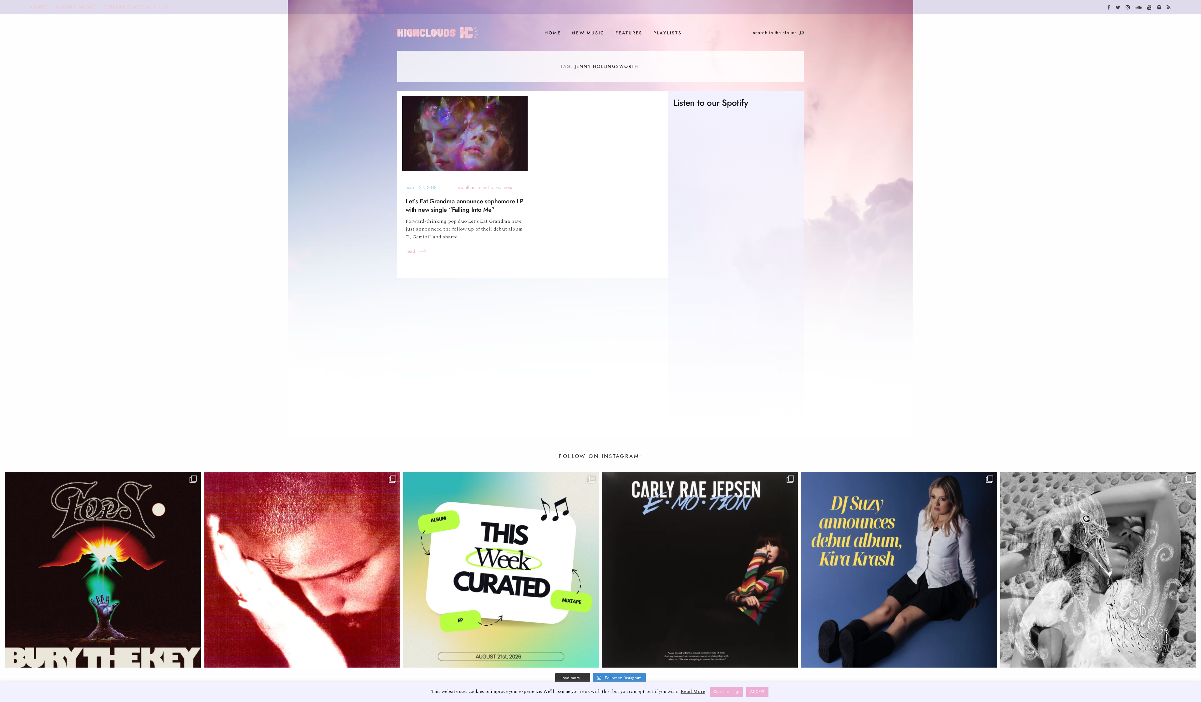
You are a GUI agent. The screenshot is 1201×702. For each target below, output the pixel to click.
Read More (693, 691)
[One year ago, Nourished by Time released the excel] (302, 570)
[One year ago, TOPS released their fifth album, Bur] (103, 570)
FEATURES (629, 33)
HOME (553, 33)
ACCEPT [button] (757, 691)
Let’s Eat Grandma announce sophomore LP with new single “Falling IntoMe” (465, 205)
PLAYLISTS (667, 33)
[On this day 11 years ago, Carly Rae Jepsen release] (700, 570)
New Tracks (489, 188)
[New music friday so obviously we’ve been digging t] (501, 570)
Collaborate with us (137, 7)
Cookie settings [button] (726, 691)
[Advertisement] (736, 364)
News (507, 188)
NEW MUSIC (588, 33)
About (38, 7)
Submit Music (76, 7)
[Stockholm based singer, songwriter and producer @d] (899, 570)
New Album (465, 188)
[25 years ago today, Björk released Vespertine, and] (1098, 570)
